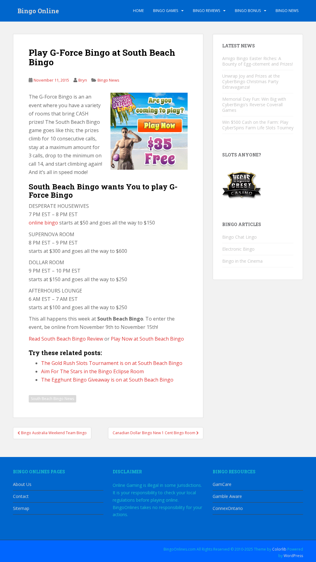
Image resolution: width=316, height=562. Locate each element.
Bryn (82, 80)
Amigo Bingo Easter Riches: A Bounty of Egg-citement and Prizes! (257, 61)
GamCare (222, 484)
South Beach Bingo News (52, 398)
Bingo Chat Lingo (239, 237)
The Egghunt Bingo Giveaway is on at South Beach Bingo (107, 379)
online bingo (43, 222)
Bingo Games (165, 10)
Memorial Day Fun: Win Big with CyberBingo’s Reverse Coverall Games (254, 104)
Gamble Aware (227, 496)
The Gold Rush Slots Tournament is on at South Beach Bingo (111, 363)
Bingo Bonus (248, 10)
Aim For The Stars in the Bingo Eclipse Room (92, 371)
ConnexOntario (228, 508)
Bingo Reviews (206, 10)
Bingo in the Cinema (242, 261)
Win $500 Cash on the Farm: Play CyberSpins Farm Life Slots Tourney (257, 125)
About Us (22, 484)
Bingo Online (38, 11)
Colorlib (279, 549)
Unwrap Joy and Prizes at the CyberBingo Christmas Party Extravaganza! (251, 81)
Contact (21, 496)
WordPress (293, 555)
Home (138, 10)
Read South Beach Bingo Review (66, 338)
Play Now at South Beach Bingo (147, 338)
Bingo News (287, 10)
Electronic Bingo (238, 249)
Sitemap (21, 508)
